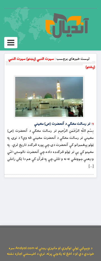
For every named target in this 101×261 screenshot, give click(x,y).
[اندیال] (67, 25)
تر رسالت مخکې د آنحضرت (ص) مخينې (62, 123)
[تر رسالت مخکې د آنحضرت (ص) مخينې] (49, 96)
